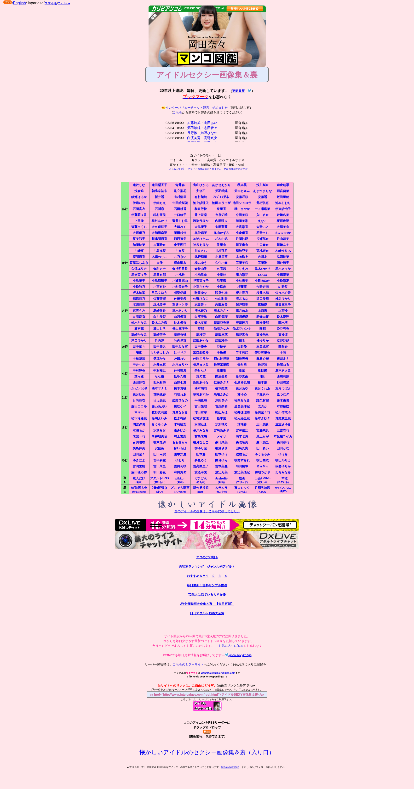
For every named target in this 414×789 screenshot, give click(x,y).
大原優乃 (139, 232)
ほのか (262, 406)
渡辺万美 (221, 472)
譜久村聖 (262, 400)
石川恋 (159, 208)
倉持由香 (201, 268)
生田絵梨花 (180, 202)
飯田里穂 (283, 196)
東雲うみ (139, 310)
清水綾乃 (201, 310)
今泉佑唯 (221, 214)
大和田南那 (159, 232)
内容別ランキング (191, 566)
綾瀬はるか (139, 196)
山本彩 (201, 454)
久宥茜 (221, 268)
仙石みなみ (221, 328)
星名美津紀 (242, 406)
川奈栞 (180, 250)
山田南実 (159, 454)
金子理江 (180, 244)
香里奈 (221, 244)
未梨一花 (139, 436)
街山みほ (221, 412)
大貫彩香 (242, 226)
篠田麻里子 (283, 304)
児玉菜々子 (201, 280)
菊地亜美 (242, 250)
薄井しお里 (180, 220)
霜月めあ (242, 310)
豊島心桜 (262, 358)
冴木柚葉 (139, 292)
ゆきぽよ (139, 460)
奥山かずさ (221, 232)
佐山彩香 (221, 298)
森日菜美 (221, 442)
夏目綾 (262, 370)
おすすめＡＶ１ (198, 575)
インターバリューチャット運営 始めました (197, 107)
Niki (262, 376)
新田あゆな (201, 382)
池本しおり (283, 202)
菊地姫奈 (262, 250)
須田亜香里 (221, 322)
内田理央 (221, 220)
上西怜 (283, 310)
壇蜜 (139, 352)
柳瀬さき (221, 448)
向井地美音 (159, 436)
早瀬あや (262, 394)
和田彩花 (159, 472)
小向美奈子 (180, 286)
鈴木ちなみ (139, 322)
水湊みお (159, 430)
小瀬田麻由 (180, 280)
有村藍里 (180, 196)
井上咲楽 (201, 214)
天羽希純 (194, 127)
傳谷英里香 (262, 352)
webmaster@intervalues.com (218, 673)
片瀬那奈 (262, 238)
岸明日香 (139, 256)
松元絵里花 (242, 418)
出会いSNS (262, 480)
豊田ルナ (283, 358)
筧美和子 (139, 238)
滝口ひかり (139, 340)
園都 (262, 328)
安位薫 (159, 448)
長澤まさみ (201, 364)
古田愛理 (201, 406)
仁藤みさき (221, 382)
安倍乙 (201, 190)
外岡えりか (201, 358)
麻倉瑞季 (283, 184)
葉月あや (242, 388)
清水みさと (221, 310)
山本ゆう (221, 454)
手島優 (221, 352)
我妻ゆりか (283, 466)
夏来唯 (221, 370)
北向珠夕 (242, 256)
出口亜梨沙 (201, 352)
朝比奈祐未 (159, 190)
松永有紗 (180, 418)
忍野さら (262, 232)
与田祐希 (242, 466)
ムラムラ (221, 489)
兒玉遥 (221, 280)
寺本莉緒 (242, 352)
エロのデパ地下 (207, 557)
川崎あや (283, 244)
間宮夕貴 (139, 424)
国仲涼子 (283, 262)
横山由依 (262, 460)
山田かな (283, 448)
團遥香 (283, 346)
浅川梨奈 (262, 184)
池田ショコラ (242, 202)
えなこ (262, 220)
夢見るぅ (201, 460)
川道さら (201, 250)
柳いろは (180, 448)
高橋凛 (283, 334)
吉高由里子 (201, 466)
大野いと (262, 226)
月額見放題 (262, 489)
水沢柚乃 (221, 424)
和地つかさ (262, 472)
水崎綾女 (180, 424)
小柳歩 (221, 286)
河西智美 (180, 238)
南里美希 (221, 376)
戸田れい (180, 358)
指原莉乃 (139, 298)
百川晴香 (139, 442)
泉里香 (221, 208)
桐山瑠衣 (180, 262)
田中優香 (201, 346)
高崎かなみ (139, 334)
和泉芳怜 (201, 208)
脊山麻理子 (180, 328)
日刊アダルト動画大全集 (207, 613)
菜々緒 (139, 376)
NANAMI (180, 376)
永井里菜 (159, 364)
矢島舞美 (139, 448)
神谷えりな (201, 244)
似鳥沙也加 (242, 382)
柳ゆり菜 (201, 448)
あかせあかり (221, 184)
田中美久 (159, 346)
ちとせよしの (159, 352)
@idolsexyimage (240, 655)
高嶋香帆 (180, 334)
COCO (262, 274)
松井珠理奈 (242, 412)
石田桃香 (180, 208)
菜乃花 (201, 376)
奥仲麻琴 (201, 232)
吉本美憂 (221, 466)
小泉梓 (221, 274)
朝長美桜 (242, 358)
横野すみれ (242, 460)
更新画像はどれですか (236, 168)
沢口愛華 (262, 298)
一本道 (283, 480)
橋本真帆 (180, 388)
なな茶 (159, 376)
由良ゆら (221, 460)
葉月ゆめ (139, 394)
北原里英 (221, 256)
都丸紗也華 (221, 358)
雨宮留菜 (283, 190)
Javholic (221, 480)
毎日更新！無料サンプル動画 (207, 585)
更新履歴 (238, 90)
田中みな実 (180, 346)
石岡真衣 (139, 208)
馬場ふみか (221, 394)
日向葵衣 (139, 400)
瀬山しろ (159, 328)
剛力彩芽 (242, 274)
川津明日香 (159, 238)
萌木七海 (242, 436)
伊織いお (139, 202)
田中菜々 (139, 346)
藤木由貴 (283, 400)
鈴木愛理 (283, 316)
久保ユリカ (139, 268)
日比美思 (159, 400)
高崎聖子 (159, 334)
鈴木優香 (180, 322)
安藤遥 (262, 196)
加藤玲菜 (194, 122)
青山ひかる (201, 184)
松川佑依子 (283, 412)
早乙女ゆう (159, 292)
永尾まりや (180, 364)
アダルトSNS (159, 480)
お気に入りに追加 (230, 645)
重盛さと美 (180, 304)
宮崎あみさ (221, 430)
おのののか (283, 232)
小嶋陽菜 (283, 274)
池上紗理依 (201, 202)
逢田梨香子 (159, 184)
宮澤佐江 (242, 430)
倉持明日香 (180, 268)
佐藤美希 (180, 298)
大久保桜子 (159, 226)
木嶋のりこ (159, 256)
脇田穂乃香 (139, 472)
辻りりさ (180, 352)
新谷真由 (242, 376)
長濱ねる (283, 364)
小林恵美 (242, 280)
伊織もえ (159, 202)
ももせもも (180, 442)
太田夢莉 (221, 226)
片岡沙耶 (242, 238)
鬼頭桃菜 (283, 256)
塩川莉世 (139, 304)
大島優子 (201, 226)
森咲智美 (242, 442)
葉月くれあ (262, 388)
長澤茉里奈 (221, 364)
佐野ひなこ (201, 298)
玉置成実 (262, 346)
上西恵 (262, 310)
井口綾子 (180, 214)
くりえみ (242, 268)
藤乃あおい (159, 406)
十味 (283, 352)
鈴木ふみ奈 (159, 322)
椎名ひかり (283, 298)
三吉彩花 (283, 430)
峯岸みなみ (201, 430)
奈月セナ (201, 370)
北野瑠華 (201, 256)
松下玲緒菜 (139, 418)
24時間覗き (159, 489)
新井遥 (159, 196)
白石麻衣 (139, 316)
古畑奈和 (221, 406)
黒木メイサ (283, 268)
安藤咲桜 (242, 196)
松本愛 (221, 418)
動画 (242, 480)
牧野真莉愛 (159, 412)
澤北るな (242, 298)
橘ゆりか (262, 340)
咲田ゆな (201, 292)
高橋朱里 (262, 334)
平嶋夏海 (201, 400)
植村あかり (159, 220)
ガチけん (201, 480)
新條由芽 (262, 316)
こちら (177, 112)
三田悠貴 (262, 424)
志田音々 (210, 127)
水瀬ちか (139, 430)
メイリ (221, 436)
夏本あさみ (283, 370)
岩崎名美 (283, 214)
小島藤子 (139, 280)
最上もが (262, 436)
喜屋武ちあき (139, 262)
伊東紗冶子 (283, 208)
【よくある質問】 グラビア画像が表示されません (193, 168)
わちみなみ (283, 472)
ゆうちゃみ (262, 454)
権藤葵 (242, 286)
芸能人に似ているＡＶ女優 (207, 594)
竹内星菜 (180, 340)
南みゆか (180, 430)
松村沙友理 (201, 418)
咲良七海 (221, 292)
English (19, 3)
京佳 (159, 262)
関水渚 (283, 322)
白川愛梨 (159, 316)
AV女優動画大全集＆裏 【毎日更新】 (207, 603)
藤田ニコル (139, 406)
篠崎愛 (262, 304)
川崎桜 (139, 250)
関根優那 (262, 322)
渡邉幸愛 (201, 472)
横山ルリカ (283, 460)
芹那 (201, 328)
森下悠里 (262, 442)
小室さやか (201, 286)
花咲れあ (180, 394)
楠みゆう (201, 262)
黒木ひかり (262, 268)
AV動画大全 (139, 489)
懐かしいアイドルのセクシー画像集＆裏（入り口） (207, 752)
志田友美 (221, 304)
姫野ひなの (209, 132)
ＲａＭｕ (262, 466)
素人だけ (139, 480)
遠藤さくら (139, 226)
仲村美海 (180, 370)
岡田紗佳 (180, 232)
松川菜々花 (262, 412)
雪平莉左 (159, 460)
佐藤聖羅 (159, 298)
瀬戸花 (139, 328)
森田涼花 (283, 442)
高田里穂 (221, 334)
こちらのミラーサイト (188, 664)
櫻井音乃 (242, 292)
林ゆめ (242, 394)
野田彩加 (283, 382)
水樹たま (201, 424)
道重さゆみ (283, 424)
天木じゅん (242, 190)
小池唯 (180, 274)
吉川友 (262, 256)
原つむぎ (283, 394)
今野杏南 (262, 286)
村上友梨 (180, 436)
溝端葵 (242, 424)
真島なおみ (180, 412)
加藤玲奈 (159, 244)
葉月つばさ (283, 388)
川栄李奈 (242, 244)
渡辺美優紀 (242, 472)
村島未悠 (201, 436)
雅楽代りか (201, 220)
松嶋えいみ (159, 418)
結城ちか (242, 454)
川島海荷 (159, 250)
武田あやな (201, 340)
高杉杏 (201, 334)
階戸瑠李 (242, 304)
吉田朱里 (159, 466)
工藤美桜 (242, 262)
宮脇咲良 (262, 430)
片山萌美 (283, 238)
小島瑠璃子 (159, 280)
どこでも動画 (180, 489)
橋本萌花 (201, 388)
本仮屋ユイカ (283, 436)
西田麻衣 (139, 382)
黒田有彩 (159, 274)
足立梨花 (180, 190)
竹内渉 (159, 340)
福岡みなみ (242, 400)
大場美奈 (283, 226)
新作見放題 (201, 489)
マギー (139, 412)
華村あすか (201, 394)
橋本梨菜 (221, 388)
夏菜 (242, 370)
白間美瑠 (221, 316)
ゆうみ (283, 454)
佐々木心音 (283, 292)
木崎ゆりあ (283, 250)
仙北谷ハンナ (242, 328)
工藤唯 (262, 262)
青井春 (180, 184)
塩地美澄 (159, 304)
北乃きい (180, 256)
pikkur (180, 480)
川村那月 (221, 250)
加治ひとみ (201, 238)
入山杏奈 (262, 214)
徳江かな (159, 358)
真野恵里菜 (283, 418)
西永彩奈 (159, 382)
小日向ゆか (262, 280)
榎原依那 (283, 220)
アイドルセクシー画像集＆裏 (207, 74)
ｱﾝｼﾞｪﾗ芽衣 (221, 196)
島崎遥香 (159, 310)
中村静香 (139, 370)
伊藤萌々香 (139, 214)
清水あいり (180, 310)
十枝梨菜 (139, 358)
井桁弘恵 (262, 202)
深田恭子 (221, 400)
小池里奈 (201, 274)
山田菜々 (139, 454)
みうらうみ (159, 424)
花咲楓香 (159, 394)
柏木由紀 (221, 238)
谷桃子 (221, 346)
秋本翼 (242, 184)
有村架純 (201, 196)
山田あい (210, 122)
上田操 (139, 220)
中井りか (139, 364)
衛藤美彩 (242, 220)
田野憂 (242, 346)
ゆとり (180, 460)
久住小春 (221, 262)
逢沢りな (139, 184)
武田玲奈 (221, 340)
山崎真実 (242, 448)
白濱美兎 (194, 137)
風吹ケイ (180, 406)
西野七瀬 (180, 382)
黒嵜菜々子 (139, 274)
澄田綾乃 (242, 322)
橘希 (242, 340)
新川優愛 (242, 316)
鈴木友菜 (201, 322)
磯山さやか (242, 208)
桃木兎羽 (159, 442)
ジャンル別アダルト (221, 566)
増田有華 (201, 412)
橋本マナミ (159, 388)
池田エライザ (221, 202)
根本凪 (262, 382)
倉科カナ (159, 268)
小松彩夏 (283, 280)
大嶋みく (180, 226)
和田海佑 (180, 472)
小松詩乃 (139, 286)
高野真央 (210, 137)
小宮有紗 (159, 286)
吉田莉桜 (180, 466)
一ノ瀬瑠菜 (262, 208)
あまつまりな (262, 190)
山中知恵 (180, 454)
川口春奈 (262, 244)
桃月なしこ (201, 442)
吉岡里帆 (139, 466)
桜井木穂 (262, 292)
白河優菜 (180, 316)
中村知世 (159, 370)
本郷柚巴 (283, 406)
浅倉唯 (139, 190)
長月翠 (242, 364)
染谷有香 (283, 328)
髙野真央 (242, 334)
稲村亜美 (159, 214)
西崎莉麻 (283, 376)
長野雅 (192, 132)
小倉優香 (242, 232)
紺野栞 (283, 286)
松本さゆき (262, 418)
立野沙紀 (283, 340)
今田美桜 (242, 214)
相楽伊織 (180, 292)
